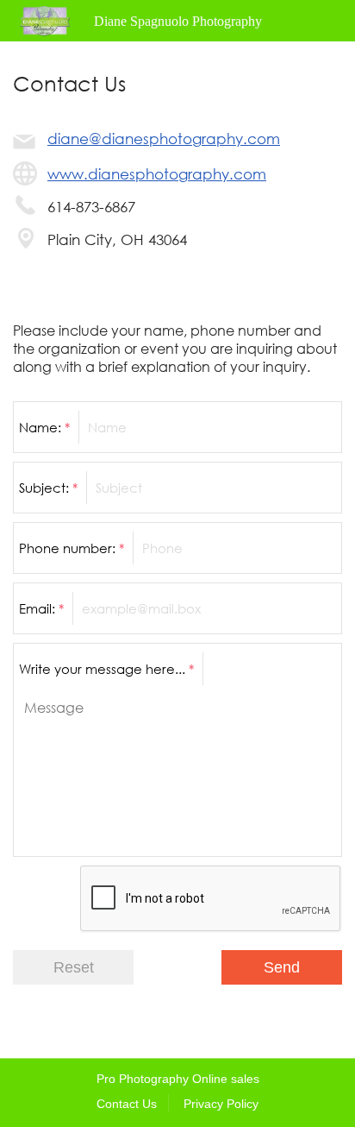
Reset (73, 967)
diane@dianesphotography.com (163, 138)
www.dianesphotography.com (156, 174)
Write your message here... (106, 668)
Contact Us (127, 1104)
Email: (41, 608)
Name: (44, 427)
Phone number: (71, 548)
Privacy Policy (221, 1104)
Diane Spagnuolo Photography (178, 21)
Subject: (48, 487)
